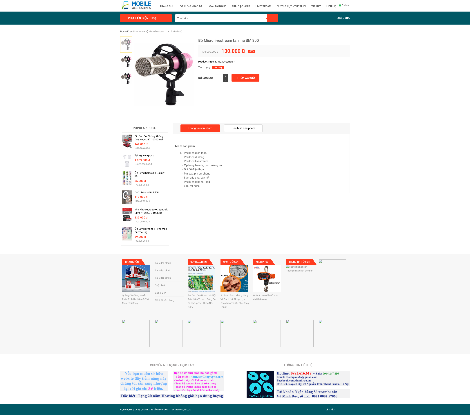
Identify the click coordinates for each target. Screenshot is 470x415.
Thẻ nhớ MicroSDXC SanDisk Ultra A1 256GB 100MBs (151, 211)
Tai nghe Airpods (144, 155)
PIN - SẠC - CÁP (241, 6)
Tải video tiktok (163, 263)
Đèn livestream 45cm (147, 192)
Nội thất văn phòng (164, 300)
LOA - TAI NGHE (217, 6)
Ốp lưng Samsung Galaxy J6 (149, 174)
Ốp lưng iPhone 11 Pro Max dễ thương (151, 230)
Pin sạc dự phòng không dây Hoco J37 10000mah (149, 138)
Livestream (139, 31)
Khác (130, 31)
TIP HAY (316, 6)
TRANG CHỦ (167, 6)
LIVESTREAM (263, 6)
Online (345, 5)
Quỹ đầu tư (161, 285)
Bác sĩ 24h (160, 292)
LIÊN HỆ (331, 6)
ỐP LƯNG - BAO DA (191, 6)
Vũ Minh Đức (161, 409)
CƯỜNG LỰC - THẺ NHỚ (291, 6)
